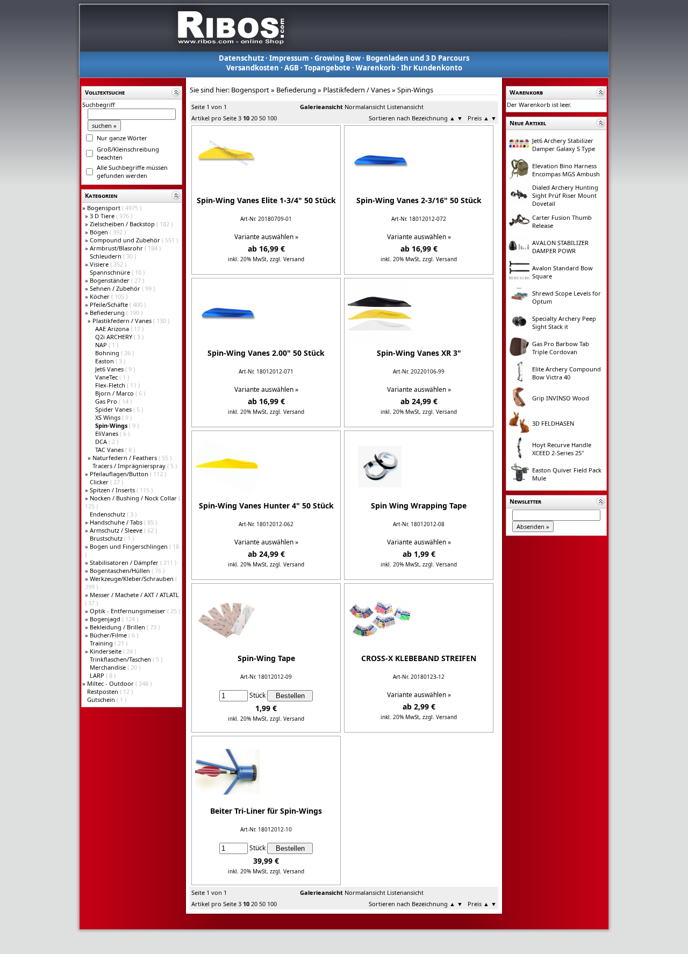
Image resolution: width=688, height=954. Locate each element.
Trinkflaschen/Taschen (121, 659)
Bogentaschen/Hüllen (121, 570)
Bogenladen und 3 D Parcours (417, 58)
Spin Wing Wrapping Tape (419, 505)
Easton (105, 361)
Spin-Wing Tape (266, 658)
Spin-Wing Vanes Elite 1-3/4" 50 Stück (266, 200)
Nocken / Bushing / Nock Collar (134, 498)
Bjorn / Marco (115, 393)
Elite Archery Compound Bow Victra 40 (566, 373)
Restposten (103, 691)
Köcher (100, 296)
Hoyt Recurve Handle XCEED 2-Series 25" (561, 449)
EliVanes (107, 433)
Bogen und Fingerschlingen (129, 546)
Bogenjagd (106, 619)
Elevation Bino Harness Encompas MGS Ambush (566, 170)
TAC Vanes (110, 450)
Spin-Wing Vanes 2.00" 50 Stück (266, 353)
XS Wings (108, 417)
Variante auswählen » (266, 236)
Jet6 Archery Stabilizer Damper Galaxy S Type (563, 145)
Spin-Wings (415, 90)
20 (254, 118)
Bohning (108, 353)
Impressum (289, 58)
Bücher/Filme (109, 635)
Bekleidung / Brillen (118, 627)
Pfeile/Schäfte (110, 304)
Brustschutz (107, 538)
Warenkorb (376, 68)
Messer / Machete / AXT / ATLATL (134, 595)
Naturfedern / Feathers (125, 458)
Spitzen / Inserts (113, 490)
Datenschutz (241, 58)
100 (272, 118)
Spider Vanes (114, 409)
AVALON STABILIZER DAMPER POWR (560, 247)
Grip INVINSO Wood (560, 398)
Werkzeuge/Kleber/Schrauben (132, 579)
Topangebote (327, 68)
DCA (102, 441)
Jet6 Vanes (110, 369)
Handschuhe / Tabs (117, 522)
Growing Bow (337, 58)
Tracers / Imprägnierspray (129, 466)
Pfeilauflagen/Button (120, 474)
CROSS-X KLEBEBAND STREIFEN (418, 658)
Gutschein (102, 699)
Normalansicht (365, 107)
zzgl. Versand (287, 259)
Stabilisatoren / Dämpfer (125, 562)
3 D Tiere (103, 216)
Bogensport (104, 208)
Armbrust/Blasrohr (117, 248)
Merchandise (108, 667)
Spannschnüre (111, 272)
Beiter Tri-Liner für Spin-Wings (266, 811)
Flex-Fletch (111, 385)
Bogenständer (110, 280)
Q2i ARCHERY (114, 337)
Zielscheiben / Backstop (123, 224)
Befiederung (108, 313)
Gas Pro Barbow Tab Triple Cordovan (560, 348)
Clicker (100, 482)
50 (262, 118)
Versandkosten (252, 68)
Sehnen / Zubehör (116, 288)
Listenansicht (405, 107)
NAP (102, 345)
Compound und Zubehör (126, 240)
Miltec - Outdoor (111, 683)
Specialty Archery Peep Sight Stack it (564, 322)
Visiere (100, 264)
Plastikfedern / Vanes (122, 321)
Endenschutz (108, 514)
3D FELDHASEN (553, 423)
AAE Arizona (113, 329)
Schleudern (106, 256)
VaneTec (107, 377)
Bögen (100, 232)
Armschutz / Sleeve (117, 530)
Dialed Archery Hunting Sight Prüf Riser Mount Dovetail (565, 195)
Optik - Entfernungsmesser (128, 611)
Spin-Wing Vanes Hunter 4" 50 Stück (266, 505)
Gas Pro (107, 401)
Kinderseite (106, 651)
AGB (291, 68)
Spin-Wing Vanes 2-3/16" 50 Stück (419, 200)
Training (102, 643)
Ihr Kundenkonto (431, 68)
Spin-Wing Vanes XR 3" (419, 353)
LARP (98, 675)
